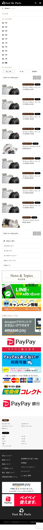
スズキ (23, 441)
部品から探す (10, 241)
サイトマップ (25, 471)
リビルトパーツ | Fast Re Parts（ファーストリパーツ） (17, 522)
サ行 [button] (6, 31)
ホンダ (23, 436)
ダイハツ (24, 443)
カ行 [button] (6, 27)
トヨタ (4, 436)
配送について (6, 460)
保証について (6, 464)
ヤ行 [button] (6, 51)
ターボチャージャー (10, 255)
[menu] (40, 3)
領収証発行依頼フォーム (9, 477)
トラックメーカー (7, 446)
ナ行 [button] (6, 39)
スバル (4, 441)
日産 (3, 439)
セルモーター (8, 251)
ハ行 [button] (6, 43)
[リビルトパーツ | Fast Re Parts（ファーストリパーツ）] (11, 3)
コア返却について (7, 468)
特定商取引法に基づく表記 (29, 458)
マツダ (23, 439)
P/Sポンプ (7, 265)
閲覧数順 (34, 71)
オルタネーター (9, 246)
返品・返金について (8, 472)
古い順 (21, 71)
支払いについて (7, 455)
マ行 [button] (6, 47)
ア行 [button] (6, 23)
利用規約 (24, 463)
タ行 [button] (6, 35)
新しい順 (8, 71)
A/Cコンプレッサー (10, 260)
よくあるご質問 (26, 475)
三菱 (3, 443)
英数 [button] (6, 63)
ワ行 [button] (6, 59)
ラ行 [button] (6, 55)
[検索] (35, 3)
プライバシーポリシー (28, 467)
